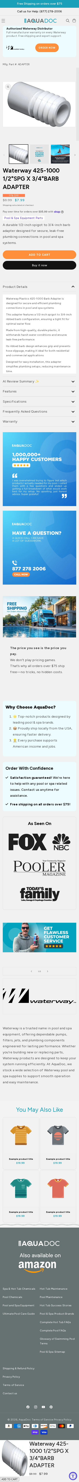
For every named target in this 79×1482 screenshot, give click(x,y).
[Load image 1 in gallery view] (18, 154)
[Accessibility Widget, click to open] (73, 1476)
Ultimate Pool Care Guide (19, 1313)
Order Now (47, 47)
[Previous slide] (31, 971)
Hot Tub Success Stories (56, 1305)
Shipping (7, 205)
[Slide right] (75, 155)
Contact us (10, 1393)
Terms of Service (13, 1385)
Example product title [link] (21, 1159)
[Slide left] (4, 155)
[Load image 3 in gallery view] (39, 154)
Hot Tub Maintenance (53, 1288)
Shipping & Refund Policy (18, 1368)
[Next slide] (48, 971)
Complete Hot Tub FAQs (55, 1322)
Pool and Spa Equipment (18, 1305)
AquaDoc (25, 1419)
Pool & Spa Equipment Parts (23, 218)
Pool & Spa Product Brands (57, 1313)
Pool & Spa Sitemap (52, 1351)
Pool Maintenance (51, 1297)
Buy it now (39, 265)
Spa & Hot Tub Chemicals (19, 1288)
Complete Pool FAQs (53, 1330)
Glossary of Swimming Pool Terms (57, 1341)
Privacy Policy (11, 1376)
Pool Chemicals (12, 1297)
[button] (68, 21)
